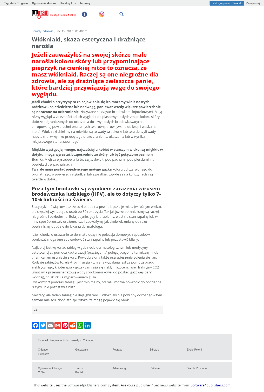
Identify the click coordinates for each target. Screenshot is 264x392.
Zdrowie (48, 31)
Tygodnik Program (16, 3)
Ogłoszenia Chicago (50, 368)
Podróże (117, 349)
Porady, (37, 31)
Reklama (155, 368)
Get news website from (171, 385)
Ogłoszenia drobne (44, 3)
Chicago (43, 349)
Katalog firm (68, 3)
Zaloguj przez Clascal (227, 3)
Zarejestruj (253, 3)
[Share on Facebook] (35, 325)
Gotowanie (81, 349)
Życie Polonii (194, 349)
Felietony (43, 353)
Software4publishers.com (87, 385)
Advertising (119, 368)
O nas (42, 372)
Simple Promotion (197, 368)
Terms (79, 368)
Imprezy (85, 3)
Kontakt (80, 372)
